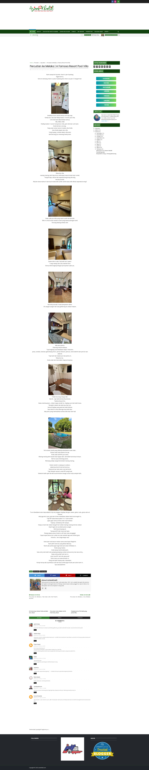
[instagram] (115, 1)
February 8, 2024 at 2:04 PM (40, 635)
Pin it (69, 575)
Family (74, 31)
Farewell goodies (100, 152)
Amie (35, 657)
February (99, 149)
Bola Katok (37, 677)
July (98, 141)
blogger (39, 617)
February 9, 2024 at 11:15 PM (40, 678)
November (99, 135)
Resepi (106, 31)
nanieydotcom (38, 686)
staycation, (52, 69)
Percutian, (47, 69)
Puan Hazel (37, 644)
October (99, 136)
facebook (80, 617)
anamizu (36, 667)
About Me (98, 111)
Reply (35, 630)
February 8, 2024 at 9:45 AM (40, 625)
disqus (59, 617)
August (98, 139)
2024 (96, 131)
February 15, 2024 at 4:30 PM (40, 697)
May (98, 144)
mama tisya (37, 633)
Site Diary (33, 35)
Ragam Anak (99, 31)
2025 (96, 130)
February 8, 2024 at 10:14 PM (40, 658)
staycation (42, 62)
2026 (96, 128)
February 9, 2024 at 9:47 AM (40, 669)
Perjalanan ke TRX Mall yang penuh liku (79, 612)
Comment (85, 575)
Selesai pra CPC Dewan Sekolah (104, 150)
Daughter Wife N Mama (50, 31)
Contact (41, 35)
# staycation (43, 571)
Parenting (89, 31)
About (39, 31)
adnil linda (37, 624)
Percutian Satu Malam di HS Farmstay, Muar (58, 612)
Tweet (39, 575)
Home (33, 31)
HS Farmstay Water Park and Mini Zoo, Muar (38, 612)
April (98, 146)
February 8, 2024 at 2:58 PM (40, 646)
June (98, 142)
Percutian (36, 62)
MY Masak (81, 31)
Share (54, 575)
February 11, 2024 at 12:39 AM (40, 688)
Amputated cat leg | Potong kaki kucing (106, 153)
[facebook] (112, 1)
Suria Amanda (38, 696)
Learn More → (105, 121)
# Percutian (36, 571)
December (99, 133)
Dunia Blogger (65, 31)
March (98, 147)
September (99, 138)
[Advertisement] (91, 16)
